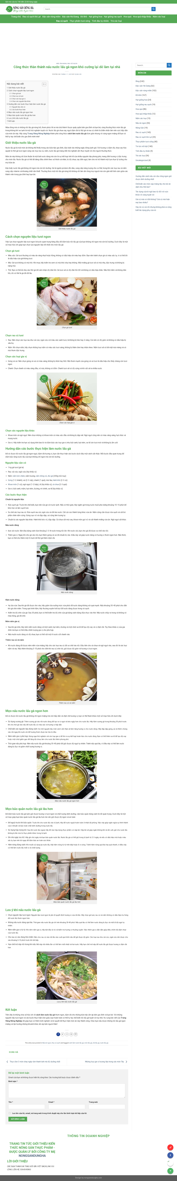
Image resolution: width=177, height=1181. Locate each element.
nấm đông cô (41, 476)
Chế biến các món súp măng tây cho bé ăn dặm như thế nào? (153, 185)
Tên (10, 1102)
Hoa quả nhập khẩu (142, 16)
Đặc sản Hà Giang (70, 16)
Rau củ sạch (62, 21)
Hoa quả (127, 16)
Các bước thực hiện (19, 109)
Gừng (10, 480)
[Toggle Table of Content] (43, 84)
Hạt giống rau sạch (113, 16)
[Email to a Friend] (67, 1034)
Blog (137, 81)
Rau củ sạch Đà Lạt (32, 16)
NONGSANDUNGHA (32, 1156)
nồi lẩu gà (96, 1043)
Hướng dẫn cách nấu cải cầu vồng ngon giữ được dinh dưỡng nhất (154, 177)
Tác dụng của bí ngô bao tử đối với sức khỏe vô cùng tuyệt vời (152, 193)
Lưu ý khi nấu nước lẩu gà (18, 118)
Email (51, 1102)
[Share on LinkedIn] (76, 1034)
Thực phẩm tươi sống (79, 21)
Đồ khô (83, 16)
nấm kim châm (19, 476)
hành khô (56, 480)
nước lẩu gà (104, 1043)
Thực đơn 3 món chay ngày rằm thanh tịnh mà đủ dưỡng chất (34, 1062)
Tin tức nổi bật (142, 146)
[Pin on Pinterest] (71, 1034)
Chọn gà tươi (16, 93)
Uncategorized (142, 160)
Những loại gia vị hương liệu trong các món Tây (104, 1062)
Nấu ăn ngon (61, 63)
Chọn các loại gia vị (18, 99)
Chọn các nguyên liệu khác (21, 101)
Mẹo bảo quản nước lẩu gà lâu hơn (22, 115)
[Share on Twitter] (63, 1034)
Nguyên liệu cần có (18, 107)
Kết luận (11, 121)
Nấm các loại (159, 16)
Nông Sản (140, 128)
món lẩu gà (88, 1043)
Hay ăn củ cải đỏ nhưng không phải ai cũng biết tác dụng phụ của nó (153, 208)
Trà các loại (116, 21)
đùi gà (50, 476)
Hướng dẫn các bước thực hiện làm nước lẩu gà (27, 104)
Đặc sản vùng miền (51, 16)
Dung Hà (78, 74)
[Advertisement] (88, 41)
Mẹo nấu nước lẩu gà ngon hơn (20, 112)
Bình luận (13, 1081)
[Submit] (153, 9)
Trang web (93, 1102)
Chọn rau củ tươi (17, 96)
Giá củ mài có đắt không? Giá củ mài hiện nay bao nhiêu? (153, 201)
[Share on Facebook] (58, 1034)
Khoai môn (12, 484)
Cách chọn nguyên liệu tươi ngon (21, 91)
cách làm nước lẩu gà (76, 1043)
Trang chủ (16, 16)
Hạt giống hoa (95, 16)
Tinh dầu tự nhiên (100, 21)
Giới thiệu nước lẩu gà (16, 88)
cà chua (55, 484)
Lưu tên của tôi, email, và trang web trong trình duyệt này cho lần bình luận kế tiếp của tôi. (49, 1113)
